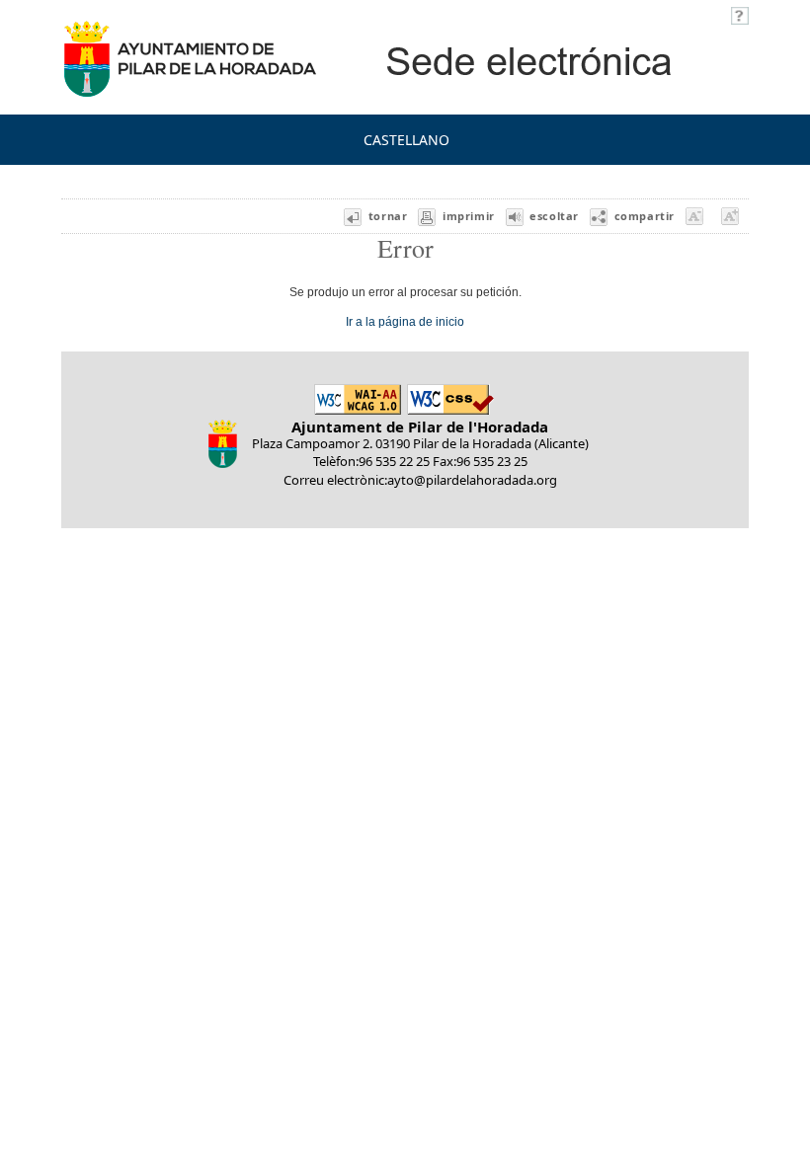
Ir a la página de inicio (405, 321)
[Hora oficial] (740, 14)
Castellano (406, 139)
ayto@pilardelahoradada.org (472, 480)
